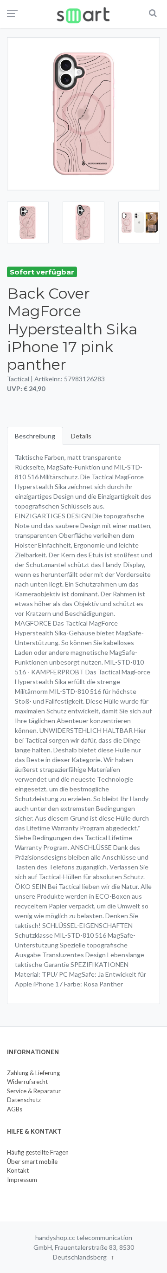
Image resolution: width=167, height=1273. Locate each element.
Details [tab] (81, 436)
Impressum (22, 1179)
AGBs (14, 1109)
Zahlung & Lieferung (33, 1073)
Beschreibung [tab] (35, 436)
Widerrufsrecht (27, 1081)
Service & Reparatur (34, 1091)
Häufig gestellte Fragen (38, 1152)
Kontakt (18, 1170)
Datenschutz (24, 1099)
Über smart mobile (32, 1161)
